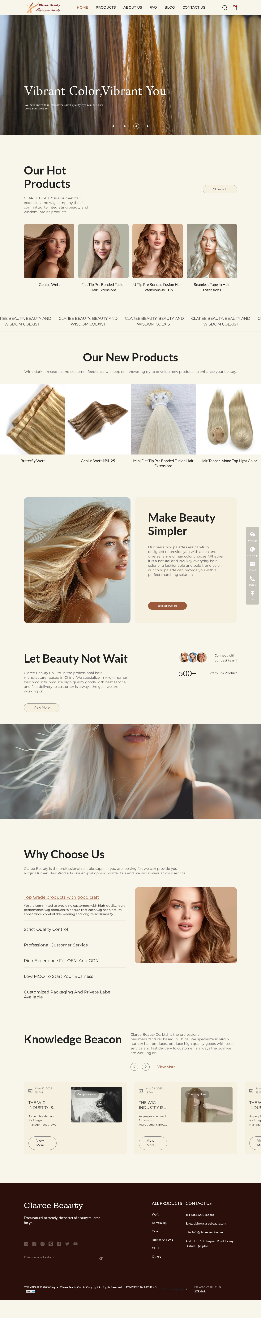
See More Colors (167, 605)
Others (156, 1256)
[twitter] (67, 1243)
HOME (82, 7)
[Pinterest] (51, 1243)
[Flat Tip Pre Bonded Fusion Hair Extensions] (103, 251)
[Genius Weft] (49, 251)
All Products (219, 189)
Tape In (156, 1231)
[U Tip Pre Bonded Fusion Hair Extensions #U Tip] (157, 251)
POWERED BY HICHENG (141, 1287)
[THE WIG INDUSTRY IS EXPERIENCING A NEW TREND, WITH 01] (96, 1105)
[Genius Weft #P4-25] (98, 419)
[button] (113, 126)
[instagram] (42, 1243)
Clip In (156, 1248)
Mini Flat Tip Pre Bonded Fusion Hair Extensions (163, 463)
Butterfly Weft (33, 461)
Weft (155, 1214)
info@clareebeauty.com (207, 1232)
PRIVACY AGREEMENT (208, 1286)
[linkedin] (26, 1243)
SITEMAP (200, 1291)
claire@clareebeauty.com (210, 1223)
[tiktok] (59, 1243)
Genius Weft (49, 284)
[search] (225, 9)
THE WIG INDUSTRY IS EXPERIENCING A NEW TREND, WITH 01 (42, 1105)
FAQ (153, 7)
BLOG (170, 7)
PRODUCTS (106, 7)
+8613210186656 (202, 1214)
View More (42, 707)
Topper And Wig (162, 1239)
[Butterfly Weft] (32, 419)
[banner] (130, 75)
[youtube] (75, 1243)
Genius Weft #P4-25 (98, 461)
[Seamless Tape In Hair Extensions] (212, 251)
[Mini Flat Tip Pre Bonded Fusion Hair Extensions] (163, 419)
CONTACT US (193, 7)
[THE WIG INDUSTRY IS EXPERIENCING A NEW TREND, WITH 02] (207, 1105)
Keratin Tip (159, 1223)
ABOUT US (132, 7)
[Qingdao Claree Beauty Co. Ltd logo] (42, 7)
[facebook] (34, 1243)
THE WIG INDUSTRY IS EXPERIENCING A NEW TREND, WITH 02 (153, 1105)
